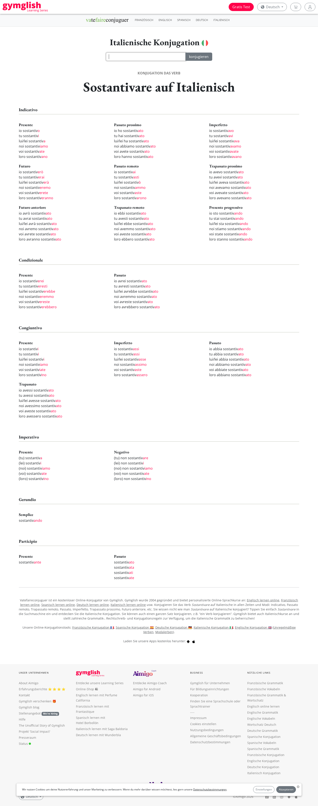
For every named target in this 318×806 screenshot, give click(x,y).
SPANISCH (184, 20)
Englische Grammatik (262, 712)
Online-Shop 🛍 (87, 689)
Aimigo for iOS (143, 695)
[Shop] (295, 7)
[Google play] (188, 641)
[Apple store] (193, 641)
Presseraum (27, 737)
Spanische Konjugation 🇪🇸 (135, 627)
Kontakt (24, 695)
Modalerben (164, 632)
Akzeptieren (286, 789)
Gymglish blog (29, 707)
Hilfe (22, 719)
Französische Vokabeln (263, 689)
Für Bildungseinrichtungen (209, 689)
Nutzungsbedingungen (207, 730)
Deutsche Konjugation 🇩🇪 (173, 627)
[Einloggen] (310, 7)
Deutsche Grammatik (262, 731)
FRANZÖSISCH (144, 20)
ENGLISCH (165, 20)
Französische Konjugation (265, 755)
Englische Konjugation (263, 761)
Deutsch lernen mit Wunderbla (98, 735)
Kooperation (199, 695)
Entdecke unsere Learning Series (100, 683)
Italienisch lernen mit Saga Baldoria (102, 729)
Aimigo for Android (147, 689)
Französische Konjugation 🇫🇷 (93, 627)
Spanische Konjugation (264, 737)
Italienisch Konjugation (264, 773)
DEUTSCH (202, 20)
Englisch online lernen (263, 706)
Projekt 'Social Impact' (34, 731)
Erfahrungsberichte (33, 689)
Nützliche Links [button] (259, 672)
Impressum (198, 718)
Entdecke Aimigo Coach (150, 683)
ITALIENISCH (221, 20)
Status (24, 744)
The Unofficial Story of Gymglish (42, 725)
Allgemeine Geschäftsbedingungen (215, 736)
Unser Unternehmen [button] (34, 672)
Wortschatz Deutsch (261, 725)
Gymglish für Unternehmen (210, 683)
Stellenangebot (38, 713)
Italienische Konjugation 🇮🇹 (213, 627)
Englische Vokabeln (261, 718)
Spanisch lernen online (58, 605)
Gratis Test (241, 7)
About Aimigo (28, 683)
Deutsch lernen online (93, 605)
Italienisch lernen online (128, 605)
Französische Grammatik (265, 683)
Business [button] (196, 672)
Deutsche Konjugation (263, 767)
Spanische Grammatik (263, 749)
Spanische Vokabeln (261, 743)
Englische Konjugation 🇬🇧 (253, 627)
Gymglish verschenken (35, 701)
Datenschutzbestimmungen (209, 789)
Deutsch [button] (273, 7)
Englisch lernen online (263, 600)
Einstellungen (264, 789)
